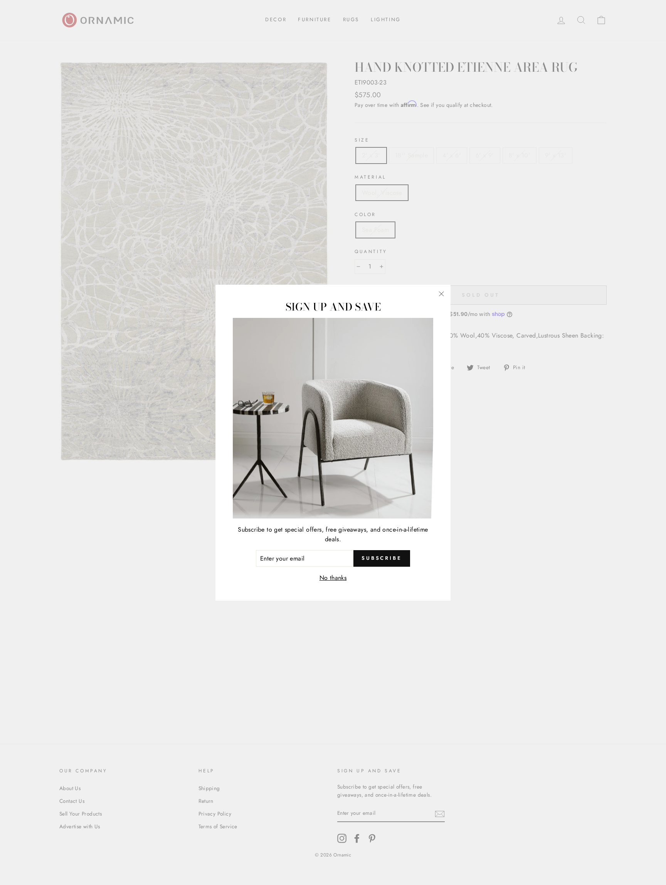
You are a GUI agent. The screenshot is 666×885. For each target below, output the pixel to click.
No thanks (333, 577)
